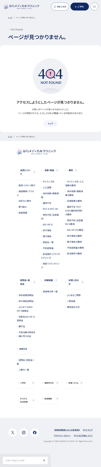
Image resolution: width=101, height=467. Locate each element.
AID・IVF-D (48, 224)
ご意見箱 (71, 301)
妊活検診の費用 (74, 253)
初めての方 (61, 6)
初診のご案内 (25, 200)
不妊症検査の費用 (75, 247)
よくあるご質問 (73, 295)
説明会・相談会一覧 (26, 361)
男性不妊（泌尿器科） (50, 216)
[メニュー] (94, 7)
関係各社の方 (73, 307)
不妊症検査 (48, 248)
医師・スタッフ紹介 (27, 185)
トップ (10, 17)
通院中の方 (49, 383)
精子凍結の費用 (74, 241)
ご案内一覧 (24, 369)
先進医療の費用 (74, 200)
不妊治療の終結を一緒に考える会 (26, 334)
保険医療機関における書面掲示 (67, 430)
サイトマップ (88, 430)
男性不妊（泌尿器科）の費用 (74, 222)
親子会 (22, 326)
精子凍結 (47, 236)
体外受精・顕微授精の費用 (74, 193)
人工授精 (47, 187)
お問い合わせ (74, 282)
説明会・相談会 (25, 282)
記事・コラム (73, 383)
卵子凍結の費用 (74, 235)
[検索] (44, 460)
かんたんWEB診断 (24, 400)
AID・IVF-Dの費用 (75, 229)
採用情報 (48, 398)
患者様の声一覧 (50, 291)
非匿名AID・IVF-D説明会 (26, 318)
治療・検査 (49, 170)
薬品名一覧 (48, 242)
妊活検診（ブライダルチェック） (50, 255)
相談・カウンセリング (50, 265)
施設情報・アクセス (25, 193)
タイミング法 (48, 181)
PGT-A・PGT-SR (50, 208)
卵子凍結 (47, 230)
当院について (25, 172)
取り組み (23, 206)
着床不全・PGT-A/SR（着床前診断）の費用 (74, 210)
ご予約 (80, 6)
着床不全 (47, 203)
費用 (71, 170)
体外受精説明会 (26, 295)
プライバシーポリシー (62, 435)
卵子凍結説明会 (26, 301)
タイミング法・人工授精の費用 (74, 183)
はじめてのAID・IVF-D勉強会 (25, 308)
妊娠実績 (23, 212)
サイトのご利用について (83, 435)
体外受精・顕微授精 (50, 195)
